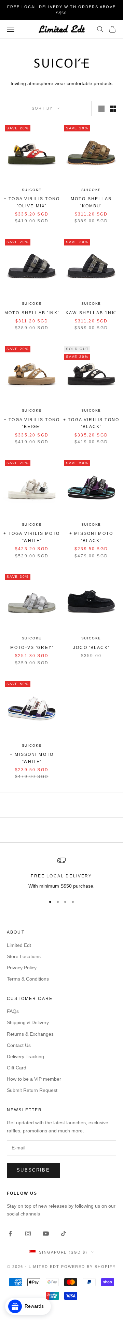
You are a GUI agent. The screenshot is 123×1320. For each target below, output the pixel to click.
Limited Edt (19, 945)
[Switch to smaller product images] (113, 108)
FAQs (13, 1011)
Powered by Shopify (88, 1267)
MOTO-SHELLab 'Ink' (31, 313)
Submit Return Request (32, 1090)
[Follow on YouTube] (45, 1233)
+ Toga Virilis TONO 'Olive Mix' (32, 202)
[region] (61, 873)
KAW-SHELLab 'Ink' (91, 313)
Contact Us (19, 1045)
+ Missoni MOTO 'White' (32, 758)
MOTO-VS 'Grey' (31, 647)
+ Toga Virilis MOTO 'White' (31, 537)
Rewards (36, 1306)
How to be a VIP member (34, 1079)
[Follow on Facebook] (10, 1233)
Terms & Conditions (28, 979)
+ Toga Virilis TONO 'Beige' (32, 423)
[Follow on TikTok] (63, 1233)
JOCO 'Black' (91, 647)
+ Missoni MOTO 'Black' (91, 537)
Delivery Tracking (25, 1056)
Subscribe (33, 1170)
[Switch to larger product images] (101, 108)
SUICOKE (32, 190)
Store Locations (24, 956)
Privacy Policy (22, 967)
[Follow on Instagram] (28, 1233)
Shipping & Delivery (28, 1022)
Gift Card (16, 1067)
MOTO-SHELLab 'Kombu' (91, 202)
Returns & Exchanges (30, 1034)
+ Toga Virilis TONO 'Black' (91, 423)
